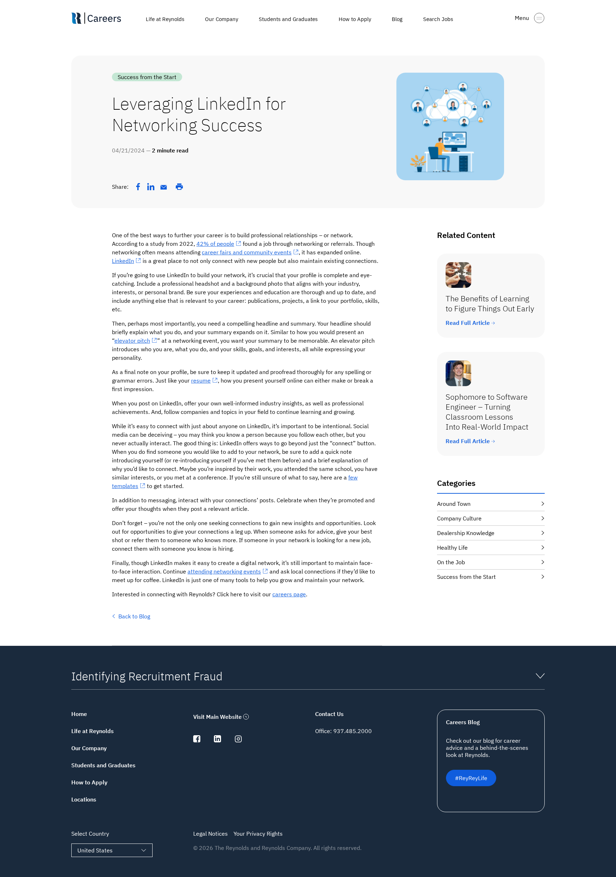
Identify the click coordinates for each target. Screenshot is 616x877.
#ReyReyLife (471, 778)
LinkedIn (123, 260)
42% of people (215, 243)
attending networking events (224, 571)
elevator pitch (132, 340)
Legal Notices (210, 833)
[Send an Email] (163, 187)
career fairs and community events (247, 252)
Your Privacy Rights (258, 833)
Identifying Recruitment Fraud (146, 676)
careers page (289, 594)
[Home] (103, 18)
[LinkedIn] (150, 186)
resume (201, 380)
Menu (522, 17)
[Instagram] (238, 740)
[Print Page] (179, 186)
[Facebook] (138, 186)
